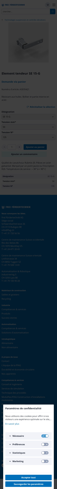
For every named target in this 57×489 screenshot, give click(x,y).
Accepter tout (28, 477)
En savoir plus (12, 423)
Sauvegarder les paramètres (28, 484)
